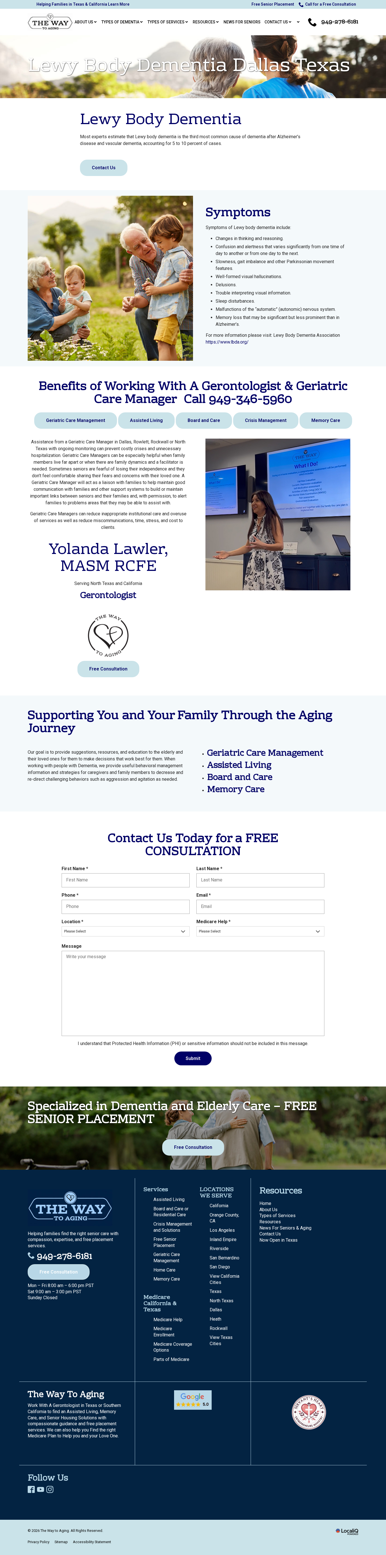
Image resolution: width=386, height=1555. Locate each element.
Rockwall (218, 1328)
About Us (268, 1209)
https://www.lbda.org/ (227, 342)
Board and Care (204, 420)
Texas (216, 1291)
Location (74, 922)
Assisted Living (146, 420)
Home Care (164, 1270)
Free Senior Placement (272, 4)
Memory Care (325, 420)
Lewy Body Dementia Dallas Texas (189, 66)
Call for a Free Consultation (330, 4)
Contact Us (104, 167)
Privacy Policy (38, 1542)
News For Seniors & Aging (285, 1228)
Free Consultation (108, 669)
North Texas (221, 1300)
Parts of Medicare (171, 1359)
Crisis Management (266, 420)
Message (72, 946)
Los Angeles (222, 1230)
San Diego (220, 1267)
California (219, 1205)
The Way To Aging (66, 1395)
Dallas (216, 1309)
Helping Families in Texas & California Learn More (82, 4)
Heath (215, 1319)
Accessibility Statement (92, 1542)
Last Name (210, 869)
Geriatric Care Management (75, 420)
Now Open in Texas (278, 1240)
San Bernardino (224, 1258)
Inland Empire (223, 1239)
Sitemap (61, 1542)
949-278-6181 (64, 1256)
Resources (270, 1221)
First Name (76, 869)
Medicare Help (214, 922)
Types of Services (277, 1215)
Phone (71, 895)
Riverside (219, 1248)
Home (265, 1203)
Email (204, 895)
